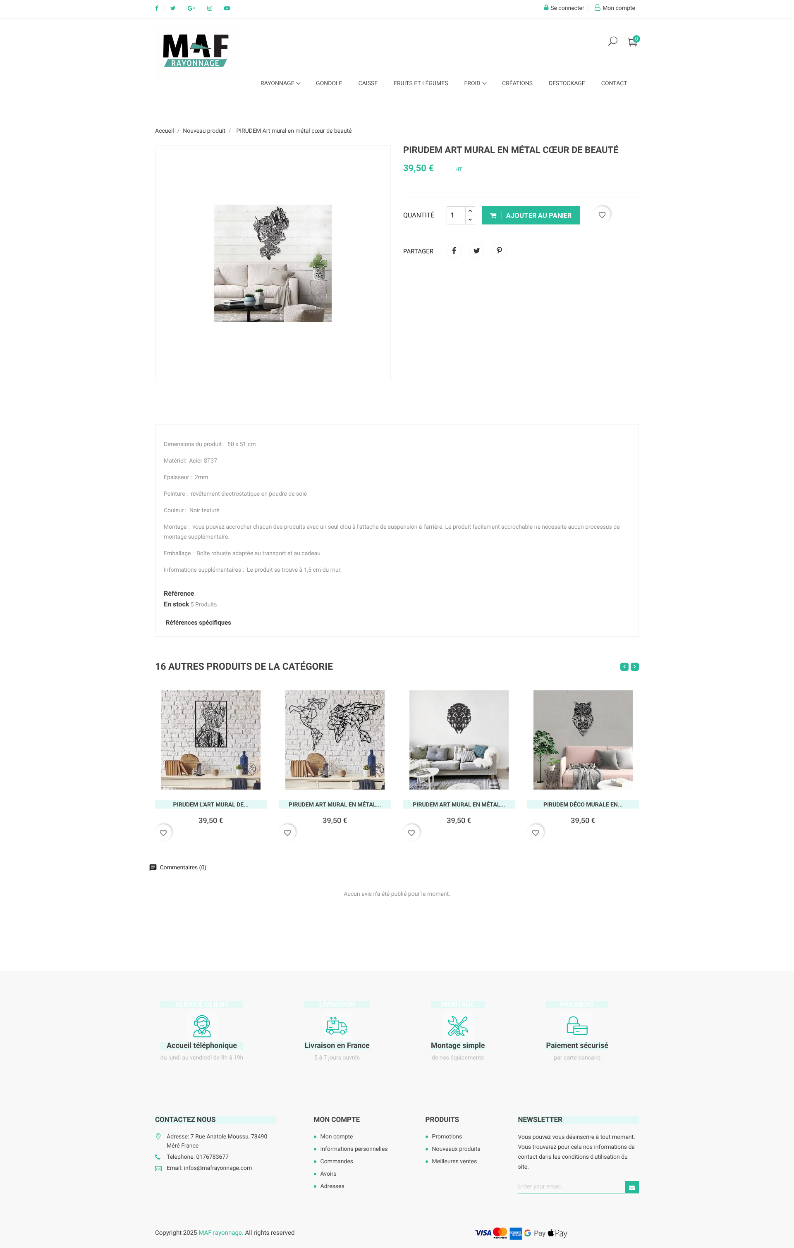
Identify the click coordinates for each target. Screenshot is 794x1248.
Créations (517, 83)
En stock (176, 604)
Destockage (567, 83)
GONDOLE (329, 83)
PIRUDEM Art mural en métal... (335, 805)
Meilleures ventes (454, 1161)
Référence (179, 593)
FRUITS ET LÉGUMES (421, 83)
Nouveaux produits (456, 1149)
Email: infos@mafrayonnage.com (209, 1168)
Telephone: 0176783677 (198, 1157)
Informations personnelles (354, 1149)
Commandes (337, 1161)
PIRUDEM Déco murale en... (583, 805)
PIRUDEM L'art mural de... (211, 805)
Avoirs (328, 1174)
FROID (473, 83)
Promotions (447, 1136)
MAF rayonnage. (220, 1232)
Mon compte (337, 1120)
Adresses (332, 1186)
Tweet (476, 250)
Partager (454, 250)
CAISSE (368, 83)
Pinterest (499, 250)
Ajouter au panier (538, 216)
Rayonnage (278, 83)
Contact (614, 83)
